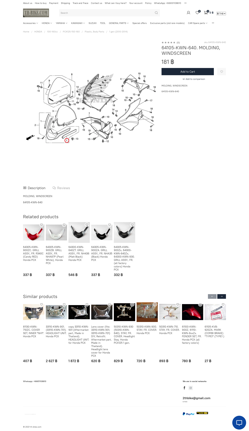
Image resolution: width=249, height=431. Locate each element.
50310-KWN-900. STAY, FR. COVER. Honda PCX (147, 330)
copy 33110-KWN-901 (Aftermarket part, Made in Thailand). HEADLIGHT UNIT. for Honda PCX (78, 334)
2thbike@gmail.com (196, 398)
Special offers (139, 23)
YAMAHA (60, 23)
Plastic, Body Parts (94, 31)
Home (26, 31)
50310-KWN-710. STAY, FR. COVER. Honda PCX (169, 330)
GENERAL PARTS (117, 23)
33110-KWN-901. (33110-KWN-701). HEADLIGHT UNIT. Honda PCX (56, 331)
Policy (148, 3)
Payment (53, 3)
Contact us (96, 3)
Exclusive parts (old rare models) (167, 23)
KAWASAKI (76, 23)
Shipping (65, 3)
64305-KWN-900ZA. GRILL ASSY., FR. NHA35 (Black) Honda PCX (101, 253)
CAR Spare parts (196, 23)
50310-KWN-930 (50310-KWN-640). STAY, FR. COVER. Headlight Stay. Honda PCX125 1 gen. (124, 334)
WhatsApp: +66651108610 (167, 3)
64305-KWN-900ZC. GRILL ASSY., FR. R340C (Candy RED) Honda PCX (33, 253)
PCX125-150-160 (71, 31)
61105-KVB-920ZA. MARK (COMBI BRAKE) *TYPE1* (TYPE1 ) (214, 331)
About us (27, 3)
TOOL (102, 23)
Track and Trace (80, 3)
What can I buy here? (116, 3)
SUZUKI (93, 23)
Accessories (29, 23)
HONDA (46, 23)
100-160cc (52, 31)
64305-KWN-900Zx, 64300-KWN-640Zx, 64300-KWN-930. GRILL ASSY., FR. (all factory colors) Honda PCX (124, 258)
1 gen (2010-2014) (118, 31)
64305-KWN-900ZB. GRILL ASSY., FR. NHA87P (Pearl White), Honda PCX (55, 255)
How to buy (41, 3)
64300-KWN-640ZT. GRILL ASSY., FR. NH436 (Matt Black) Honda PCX (78, 253)
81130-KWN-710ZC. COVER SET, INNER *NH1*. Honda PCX (33, 331)
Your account (136, 3)
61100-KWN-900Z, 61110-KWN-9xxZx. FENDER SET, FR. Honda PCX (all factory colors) (192, 334)
